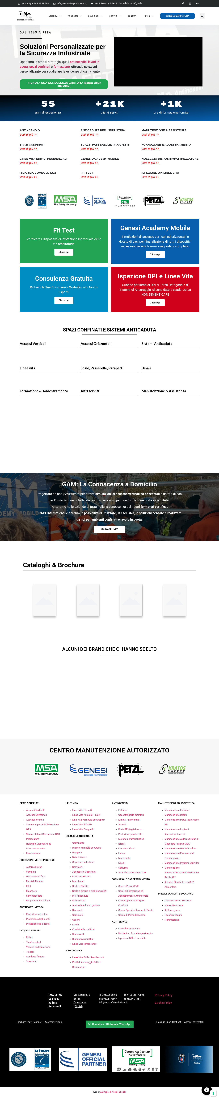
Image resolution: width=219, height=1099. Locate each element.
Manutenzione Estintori (176, 810)
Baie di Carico (79, 857)
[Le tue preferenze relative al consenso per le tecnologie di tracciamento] (213, 1093)
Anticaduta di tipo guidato (86, 905)
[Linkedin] (190, 3)
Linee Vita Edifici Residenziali (88, 957)
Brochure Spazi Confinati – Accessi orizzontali (180, 1022)
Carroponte (78, 843)
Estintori (122, 810)
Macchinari (78, 881)
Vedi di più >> (28, 134)
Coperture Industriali (83, 862)
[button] (202, 16)
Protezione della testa (38, 923)
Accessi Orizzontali (36, 814)
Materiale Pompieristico (131, 839)
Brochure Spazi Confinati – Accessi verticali (39, 1022)
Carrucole (77, 915)
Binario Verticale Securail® (86, 847)
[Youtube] (197, 3)
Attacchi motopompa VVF (132, 872)
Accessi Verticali (35, 810)
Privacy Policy (163, 995)
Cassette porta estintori (131, 814)
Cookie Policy (163, 1002)
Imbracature (32, 839)
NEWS (147, 16)
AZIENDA (53, 16)
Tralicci (30, 951)
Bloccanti (77, 910)
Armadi (122, 824)
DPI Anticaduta (80, 895)
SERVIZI (113, 16)
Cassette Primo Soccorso (178, 900)
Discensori (78, 934)
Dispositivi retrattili (82, 939)
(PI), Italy (78, 1006)
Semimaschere (34, 895)
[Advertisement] (109, 441)
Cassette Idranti (126, 848)
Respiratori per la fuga (38, 900)
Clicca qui (64, 252)
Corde (75, 924)
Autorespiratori (34, 867)
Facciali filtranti (34, 881)
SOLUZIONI (93, 16)
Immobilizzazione (173, 905)
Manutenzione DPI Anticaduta (180, 848)
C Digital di (106, 1092)
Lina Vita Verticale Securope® (88, 819)
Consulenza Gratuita (129, 928)
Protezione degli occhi (38, 919)
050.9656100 (110, 994)
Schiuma (123, 867)
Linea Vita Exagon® (82, 829)
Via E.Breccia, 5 (82, 994)
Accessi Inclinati (35, 819)
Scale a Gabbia (80, 886)
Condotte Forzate (81, 876)
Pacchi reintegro (173, 915)
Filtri (28, 886)
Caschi (76, 919)
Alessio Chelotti (119, 1092)
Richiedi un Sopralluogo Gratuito (135, 933)
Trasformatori (33, 942)
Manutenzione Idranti (175, 814)
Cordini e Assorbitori (83, 929)
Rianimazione (171, 919)
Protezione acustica (36, 914)
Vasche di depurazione (38, 947)
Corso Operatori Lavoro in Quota (135, 910)
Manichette (124, 858)
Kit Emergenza (172, 910)
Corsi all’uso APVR (128, 886)
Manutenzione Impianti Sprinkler (181, 863)
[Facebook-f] (183, 3)
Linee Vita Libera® (82, 810)
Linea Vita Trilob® (82, 824)
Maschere (31, 891)
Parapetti (77, 852)
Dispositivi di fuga (35, 876)
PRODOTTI (73, 16)
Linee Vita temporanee (84, 943)
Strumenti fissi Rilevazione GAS (43, 834)
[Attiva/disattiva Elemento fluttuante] (207, 1090)
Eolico (29, 937)
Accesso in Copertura (84, 871)
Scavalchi (31, 961)
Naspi (121, 863)
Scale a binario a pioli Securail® (89, 891)
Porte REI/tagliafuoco (129, 829)
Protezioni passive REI (130, 834)
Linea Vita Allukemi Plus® (86, 814)
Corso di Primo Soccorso (132, 915)
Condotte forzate (35, 956)
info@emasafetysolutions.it (113, 1002)
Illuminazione (33, 853)
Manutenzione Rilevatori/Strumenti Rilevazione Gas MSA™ (181, 872)
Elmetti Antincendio (128, 819)
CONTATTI (132, 16)
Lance (121, 853)
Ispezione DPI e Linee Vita (132, 938)
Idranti (121, 843)
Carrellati (31, 871)
